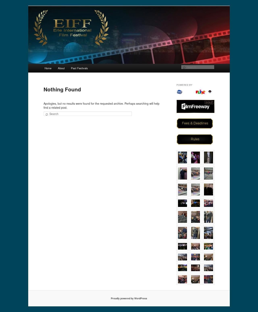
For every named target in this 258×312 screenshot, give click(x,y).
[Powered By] (195, 92)
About (61, 68)
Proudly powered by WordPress (129, 298)
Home (48, 68)
